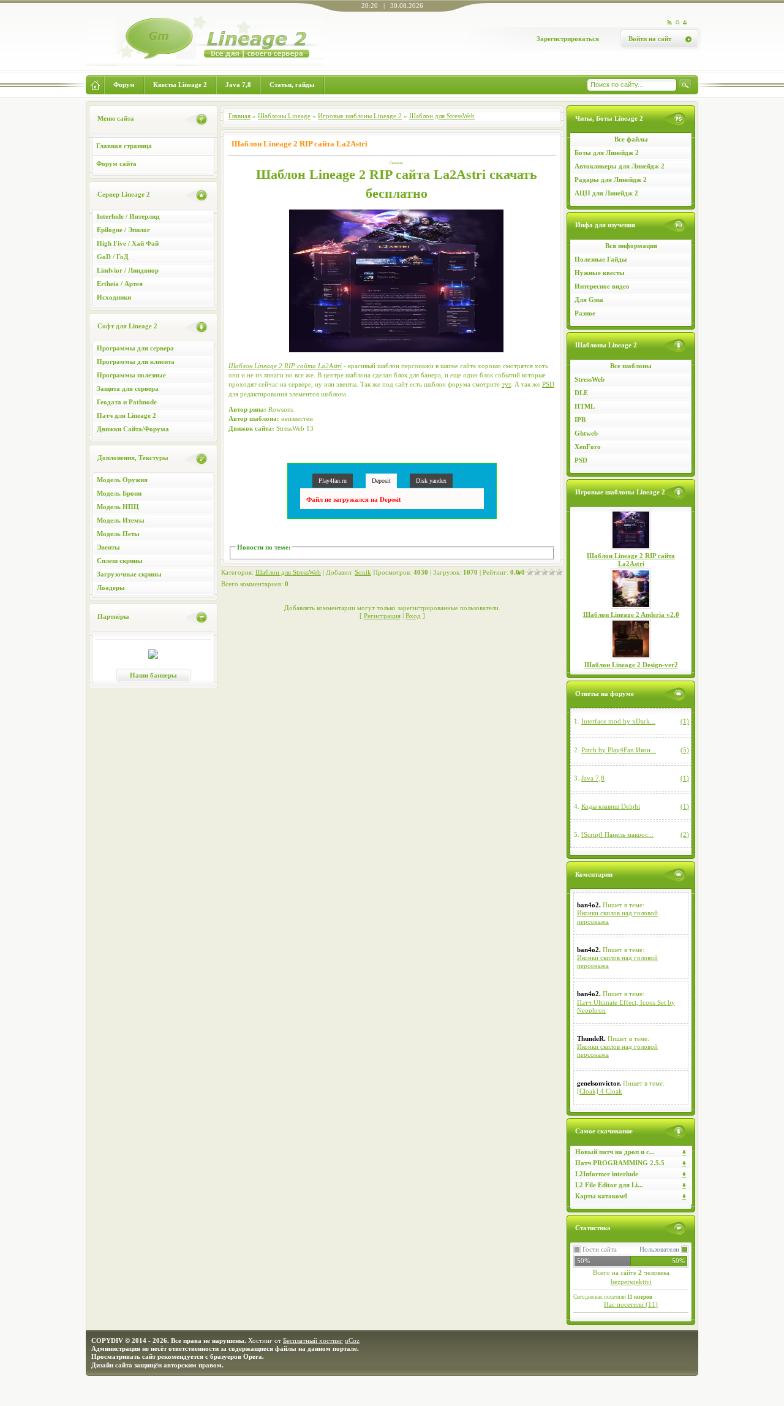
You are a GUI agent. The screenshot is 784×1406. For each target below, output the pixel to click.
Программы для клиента (136, 361)
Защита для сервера (128, 388)
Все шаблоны (631, 365)
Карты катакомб (601, 1196)
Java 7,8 (593, 778)
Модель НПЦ (118, 506)
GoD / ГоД (113, 256)
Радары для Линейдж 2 (611, 179)
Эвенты (108, 547)
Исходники (114, 297)
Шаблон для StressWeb (442, 115)
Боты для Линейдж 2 (607, 152)
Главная (239, 115)
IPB (580, 419)
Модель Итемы (121, 520)
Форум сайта (116, 163)
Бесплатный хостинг (313, 1340)
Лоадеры (111, 587)
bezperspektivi (631, 1281)
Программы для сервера (135, 348)
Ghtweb (586, 433)
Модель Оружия (122, 479)
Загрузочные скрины (129, 574)
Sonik (363, 572)
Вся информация (631, 245)
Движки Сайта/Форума (133, 429)
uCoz (352, 1340)
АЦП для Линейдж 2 (606, 193)
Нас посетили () (631, 1304)
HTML (585, 406)
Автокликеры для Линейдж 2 (620, 166)
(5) (684, 750)
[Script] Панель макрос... (617, 834)
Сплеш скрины (120, 560)
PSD (581, 460)
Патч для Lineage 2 (126, 415)
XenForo (588, 446)
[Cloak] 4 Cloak (599, 1091)
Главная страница (124, 145)
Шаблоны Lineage (284, 115)
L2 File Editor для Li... (609, 1185)
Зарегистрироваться (568, 38)
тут (506, 384)
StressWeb (590, 379)
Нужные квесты (600, 272)
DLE (581, 392)
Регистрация (382, 615)
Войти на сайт (649, 38)
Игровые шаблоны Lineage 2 (360, 115)
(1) (684, 721)
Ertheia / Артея (120, 283)
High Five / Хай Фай (128, 243)
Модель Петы (118, 533)
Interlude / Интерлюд (128, 216)
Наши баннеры (153, 675)
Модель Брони (119, 493)
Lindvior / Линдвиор (128, 270)
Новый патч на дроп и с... (615, 1151)
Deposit (381, 480)
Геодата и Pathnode (127, 402)
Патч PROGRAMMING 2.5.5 (620, 1162)
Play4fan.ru (332, 480)
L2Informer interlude (606, 1173)
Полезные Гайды (601, 259)
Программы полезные (131, 375)
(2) (684, 834)
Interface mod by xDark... (618, 721)
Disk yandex (431, 480)
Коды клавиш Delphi (610, 806)
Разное (585, 313)
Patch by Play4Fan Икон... (618, 750)
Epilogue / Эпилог (123, 229)
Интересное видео (602, 286)
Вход (413, 615)
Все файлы (631, 139)
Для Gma (589, 299)
